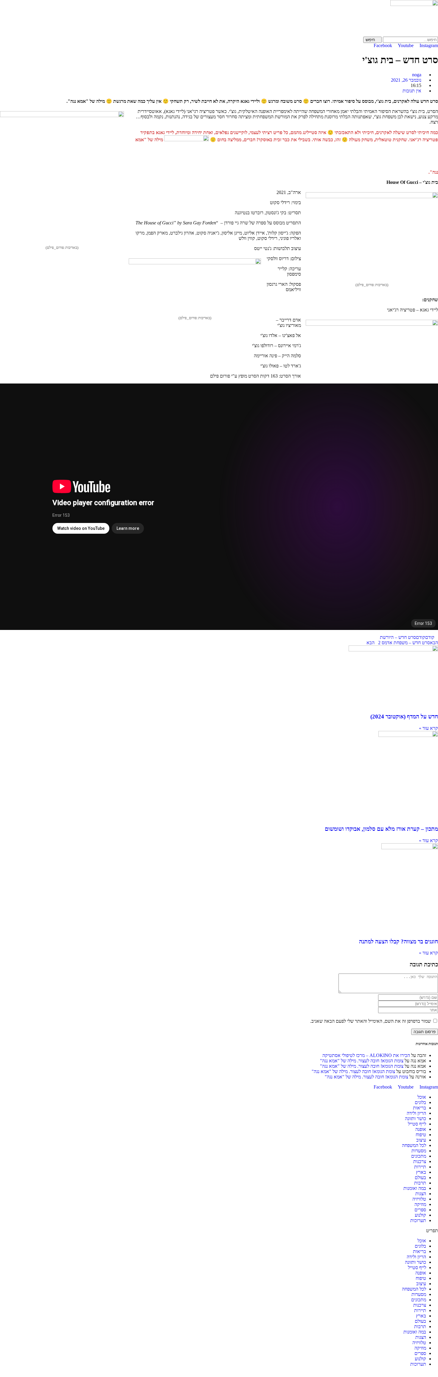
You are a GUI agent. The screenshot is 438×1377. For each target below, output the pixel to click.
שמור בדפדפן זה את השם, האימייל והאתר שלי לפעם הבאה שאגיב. (370, 1021)
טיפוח (421, 1134)
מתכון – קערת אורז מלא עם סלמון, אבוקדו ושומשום (381, 829)
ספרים (420, 1209)
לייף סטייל (417, 1123)
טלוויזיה (419, 1198)
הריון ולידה (416, 1113)
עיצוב (421, 1139)
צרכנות (419, 1161)
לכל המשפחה (414, 1145)
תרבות (420, 1182)
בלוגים (420, 1102)
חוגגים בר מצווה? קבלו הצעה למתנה (398, 941)
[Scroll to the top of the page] (436, 1374)
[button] (219, 1230)
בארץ (421, 1172)
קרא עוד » (428, 728)
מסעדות (418, 1150)
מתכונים (418, 1156)
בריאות (419, 1107)
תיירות (420, 1166)
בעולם (420, 1177)
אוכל (421, 1097)
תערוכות (418, 1220)
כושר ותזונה (415, 1118)
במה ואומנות (414, 1188)
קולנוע (420, 1215)
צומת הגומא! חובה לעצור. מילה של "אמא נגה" (361, 1060)
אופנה (420, 1129)
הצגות (420, 1193)
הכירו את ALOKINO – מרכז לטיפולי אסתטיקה (366, 1055)
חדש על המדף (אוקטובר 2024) (404, 716)
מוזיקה (420, 1204)
